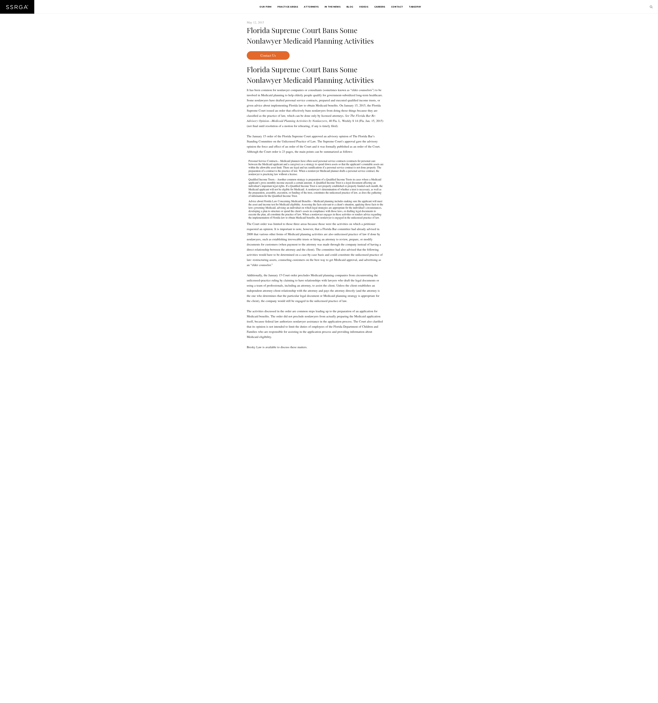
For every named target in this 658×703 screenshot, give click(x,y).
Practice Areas (287, 6)
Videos (363, 6)
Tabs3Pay (415, 6)
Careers (379, 6)
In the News (333, 6)
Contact (397, 6)
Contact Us (268, 55)
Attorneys (311, 6)
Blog (349, 6)
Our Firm (265, 6)
